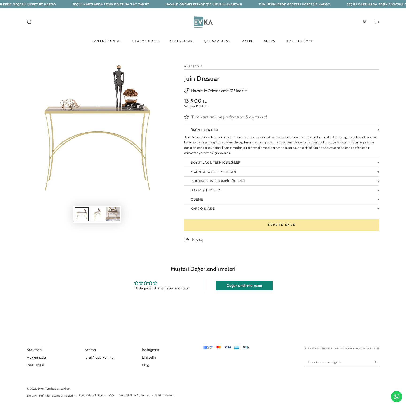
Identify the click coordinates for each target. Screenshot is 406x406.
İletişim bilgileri (164, 395)
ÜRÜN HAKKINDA (205, 130)
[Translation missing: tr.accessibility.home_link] (203, 22)
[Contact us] (396, 396)
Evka (41, 388)
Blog (145, 364)
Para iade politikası (91, 395)
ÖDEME (197, 199)
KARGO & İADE (203, 208)
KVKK (111, 395)
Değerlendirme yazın (244, 285)
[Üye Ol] (376, 362)
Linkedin (149, 357)
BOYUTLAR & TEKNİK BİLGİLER (216, 162)
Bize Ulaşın (35, 364)
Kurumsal (34, 349)
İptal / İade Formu (98, 357)
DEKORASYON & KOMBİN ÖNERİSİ (218, 181)
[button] (29, 22)
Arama (90, 349)
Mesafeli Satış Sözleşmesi (134, 395)
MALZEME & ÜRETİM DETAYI (213, 172)
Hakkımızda (36, 357)
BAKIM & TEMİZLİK (206, 190)
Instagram (150, 349)
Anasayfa (192, 66)
